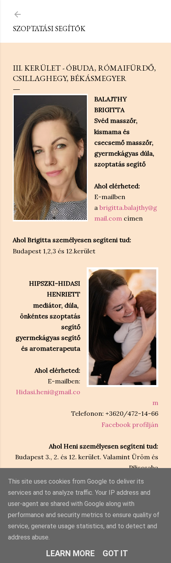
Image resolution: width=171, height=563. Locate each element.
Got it (115, 553)
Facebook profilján (129, 425)
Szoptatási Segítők (49, 28)
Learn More (70, 553)
